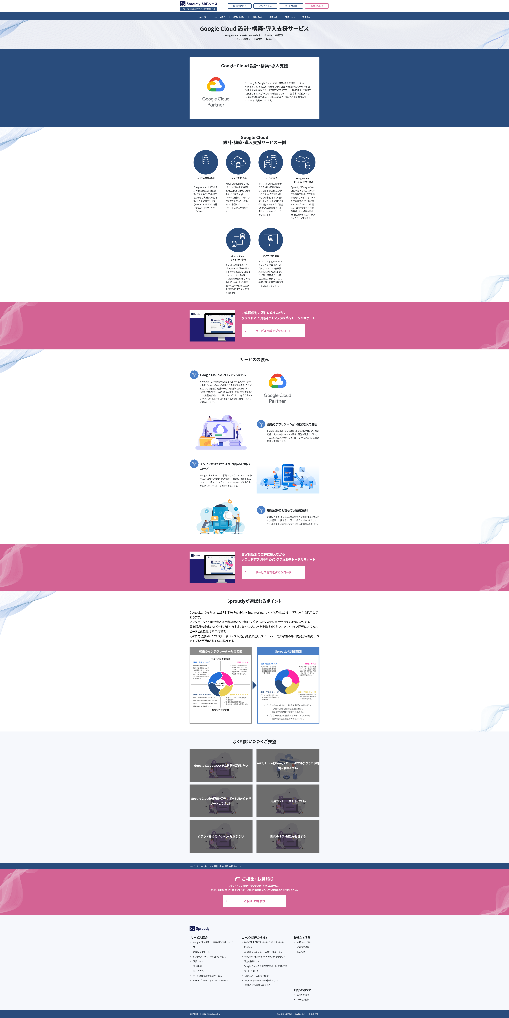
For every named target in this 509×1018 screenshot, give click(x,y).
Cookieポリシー (301, 1014)
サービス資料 (291, 6)
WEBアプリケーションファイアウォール (210, 980)
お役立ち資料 (265, 6)
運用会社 (306, 17)
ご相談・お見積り (254, 901)
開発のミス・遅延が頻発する (257, 985)
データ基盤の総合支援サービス (207, 975)
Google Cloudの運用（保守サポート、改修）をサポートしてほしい (265, 968)
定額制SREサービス (202, 951)
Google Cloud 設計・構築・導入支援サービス (212, 945)
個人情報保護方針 (284, 1014)
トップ (192, 866)
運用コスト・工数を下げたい (257, 975)
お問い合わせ (317, 6)
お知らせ (301, 951)
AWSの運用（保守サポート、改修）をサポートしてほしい (264, 945)
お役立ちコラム (240, 6)
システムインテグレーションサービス (209, 956)
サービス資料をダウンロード (273, 331)
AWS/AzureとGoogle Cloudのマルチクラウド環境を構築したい (264, 959)
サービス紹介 (219, 17)
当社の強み (257, 17)
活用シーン (290, 17)
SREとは (202, 17)
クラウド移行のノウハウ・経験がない (261, 980)
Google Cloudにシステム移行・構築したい (263, 951)
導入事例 (273, 17)
